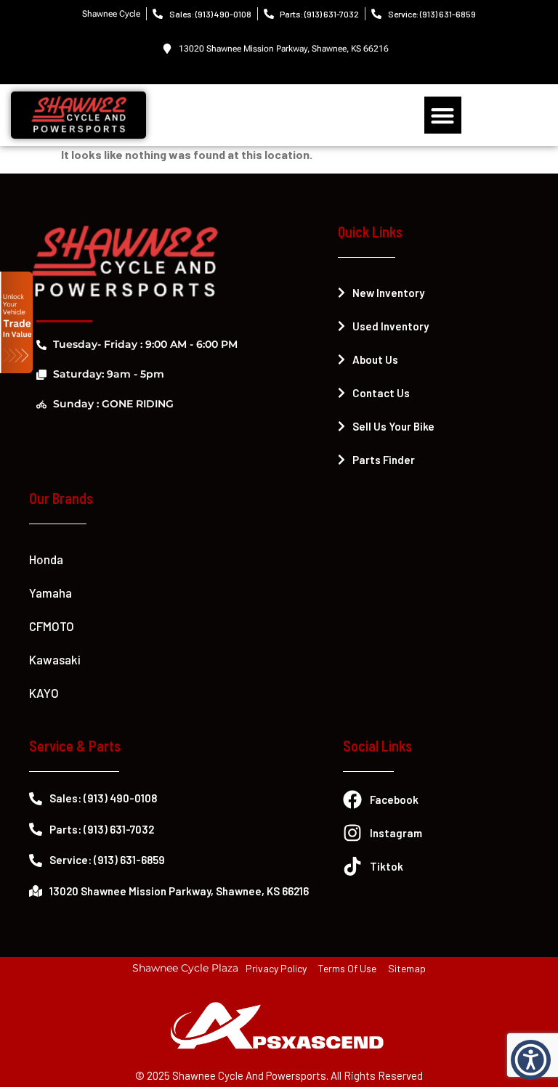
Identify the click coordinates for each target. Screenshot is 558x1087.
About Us (375, 359)
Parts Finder (383, 459)
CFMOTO (51, 626)
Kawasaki (55, 659)
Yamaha (50, 592)
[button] (442, 115)
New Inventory (388, 292)
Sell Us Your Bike (393, 426)
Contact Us (381, 392)
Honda (46, 559)
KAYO (44, 692)
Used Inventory (390, 326)
